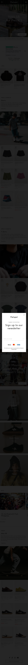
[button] (24, 315)
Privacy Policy (14, 349)
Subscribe (22, 339)
